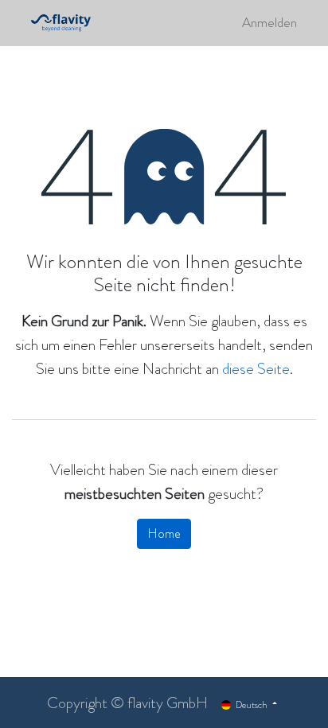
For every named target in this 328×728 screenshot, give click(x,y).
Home (164, 533)
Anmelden (269, 22)
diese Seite (256, 368)
